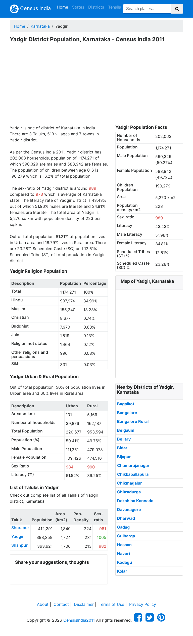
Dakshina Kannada (135, 500)
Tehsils (114, 7)
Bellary (124, 439)
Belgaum (125, 430)
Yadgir (17, 536)
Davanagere (129, 509)
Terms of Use (111, 604)
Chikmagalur (129, 483)
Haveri (123, 553)
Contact (61, 604)
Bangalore (127, 412)
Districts (96, 7)
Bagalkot (125, 403)
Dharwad (126, 518)
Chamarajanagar (133, 465)
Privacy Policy (142, 604)
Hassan (124, 544)
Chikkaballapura (133, 474)
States (78, 7)
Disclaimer (84, 604)
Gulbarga (126, 535)
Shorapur (20, 527)
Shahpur (19, 545)
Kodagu (124, 562)
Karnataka (40, 26)
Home (63, 7)
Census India (35, 8)
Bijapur (124, 456)
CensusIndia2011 (79, 620)
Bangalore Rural (133, 421)
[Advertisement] (96, 87)
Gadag (123, 527)
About (43, 604)
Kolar (122, 571)
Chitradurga (129, 491)
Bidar (122, 447)
